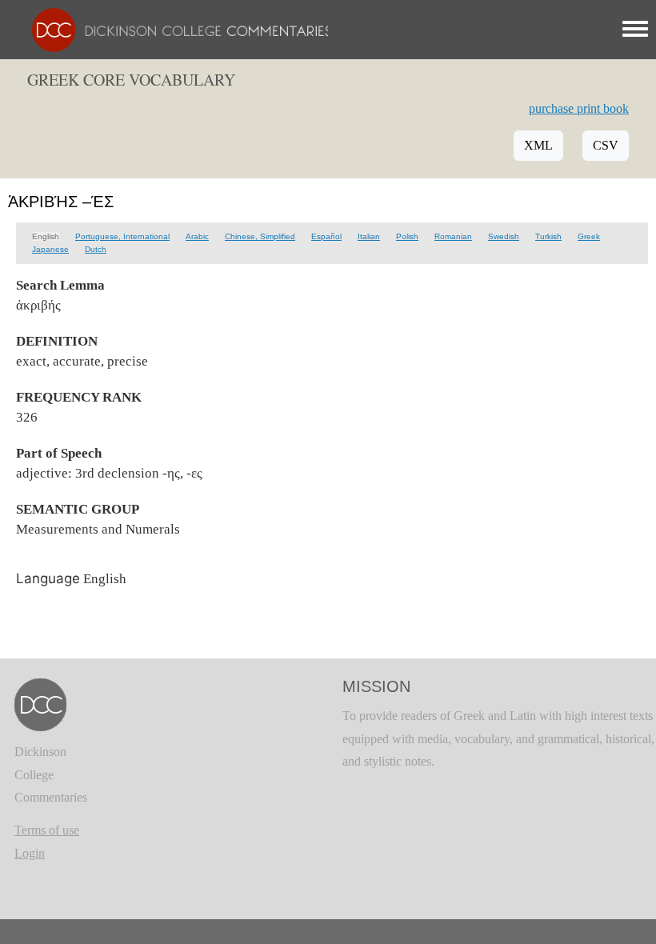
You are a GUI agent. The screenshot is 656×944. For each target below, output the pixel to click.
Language (48, 578)
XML (538, 145)
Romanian (453, 236)
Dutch (95, 249)
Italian (369, 236)
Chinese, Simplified (260, 236)
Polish (407, 236)
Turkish (548, 236)
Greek (589, 236)
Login (29, 853)
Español (326, 236)
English (45, 236)
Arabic (197, 236)
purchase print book (579, 108)
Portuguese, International (122, 236)
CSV (605, 145)
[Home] (174, 28)
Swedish (503, 236)
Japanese (50, 249)
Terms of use (46, 830)
